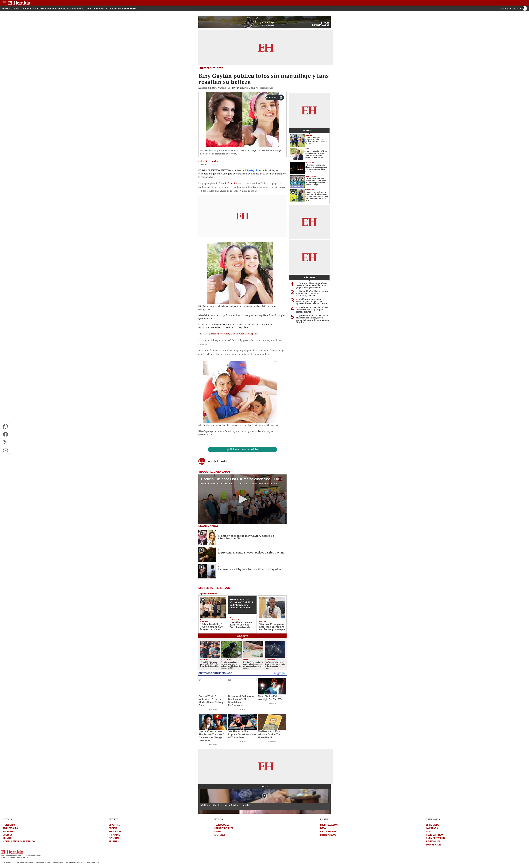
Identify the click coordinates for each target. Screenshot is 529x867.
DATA (323, 828)
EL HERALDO (433, 824)
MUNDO (7, 838)
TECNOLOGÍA (221, 824)
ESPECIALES (115, 831)
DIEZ (428, 831)
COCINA (113, 828)
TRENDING (114, 834)
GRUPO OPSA (433, 819)
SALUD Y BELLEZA (223, 828)
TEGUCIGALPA (10, 828)
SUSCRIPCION (433, 844)
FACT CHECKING (329, 831)
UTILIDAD (219, 819)
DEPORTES (114, 824)
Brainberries (213, 709)
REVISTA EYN (433, 841)
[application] (242, 499)
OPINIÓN (114, 838)
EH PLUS (324, 819)
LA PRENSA (432, 828)
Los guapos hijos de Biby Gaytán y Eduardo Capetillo (232, 333)
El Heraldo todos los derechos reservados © (21, 856)
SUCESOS (8, 834)
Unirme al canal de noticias (244, 449)
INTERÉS (113, 819)
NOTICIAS (8, 819)
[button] (5, 426)
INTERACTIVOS (328, 834)
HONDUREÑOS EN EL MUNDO (19, 841)
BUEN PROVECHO (435, 838)
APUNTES (114, 841)
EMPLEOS (219, 831)
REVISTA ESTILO (434, 834)
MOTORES (219, 834)
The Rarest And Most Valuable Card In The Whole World (269, 734)
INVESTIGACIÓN (329, 824)
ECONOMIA (9, 831)
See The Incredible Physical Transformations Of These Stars (242, 734)
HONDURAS (9, 824)
